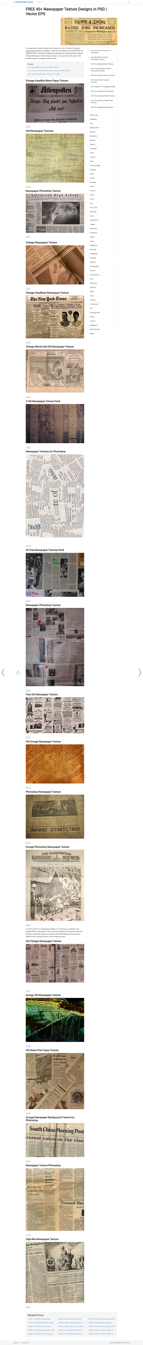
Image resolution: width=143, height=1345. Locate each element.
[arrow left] (3, 672)
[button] (14, 2)
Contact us (25, 1343)
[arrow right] (140, 673)
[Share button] (18, 673)
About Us (16, 1343)
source (28, 288)
